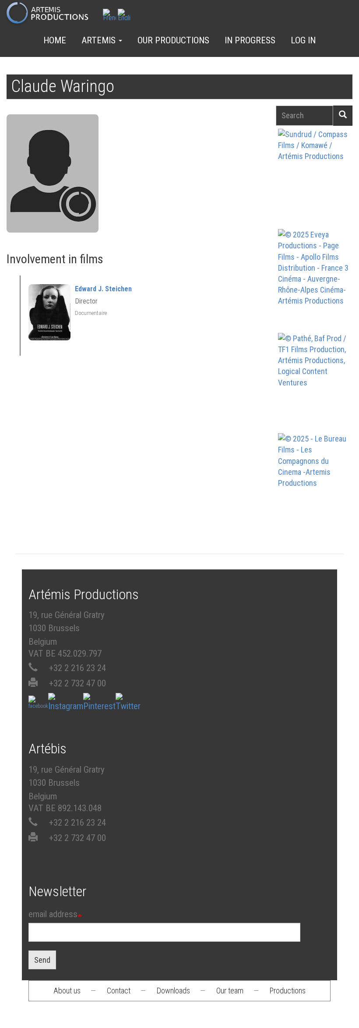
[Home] (51, 13)
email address (52, 914)
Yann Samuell (315, 293)
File (319, 157)
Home (54, 40)
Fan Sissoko (315, 180)
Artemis (99, 40)
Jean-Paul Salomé (315, 497)
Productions (288, 990)
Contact (118, 990)
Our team (229, 990)
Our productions (173, 40)
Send (42, 959)
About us (67, 990)
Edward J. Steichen (103, 289)
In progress (250, 40)
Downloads (173, 990)
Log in (303, 40)
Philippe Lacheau (315, 396)
